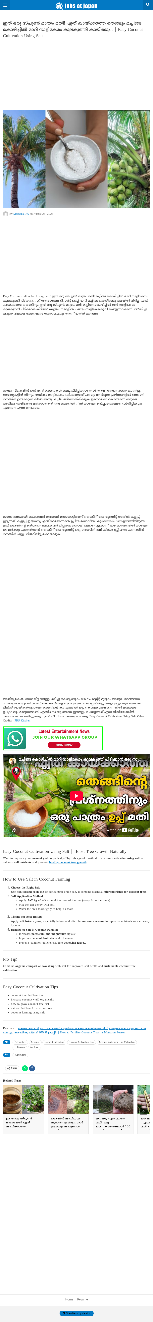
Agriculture (20, 1042)
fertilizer (34, 1047)
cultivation (20, 1047)
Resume (82, 1299)
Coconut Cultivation (54, 1042)
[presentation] (143, 1111)
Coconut (35, 1042)
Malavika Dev (21, 214)
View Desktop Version (78, 1313)
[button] (5, 5)
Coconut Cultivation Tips (82, 1042)
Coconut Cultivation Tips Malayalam (116, 1042)
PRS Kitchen (22, 721)
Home (69, 1299)
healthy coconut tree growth (67, 863)
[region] (76, 73)
